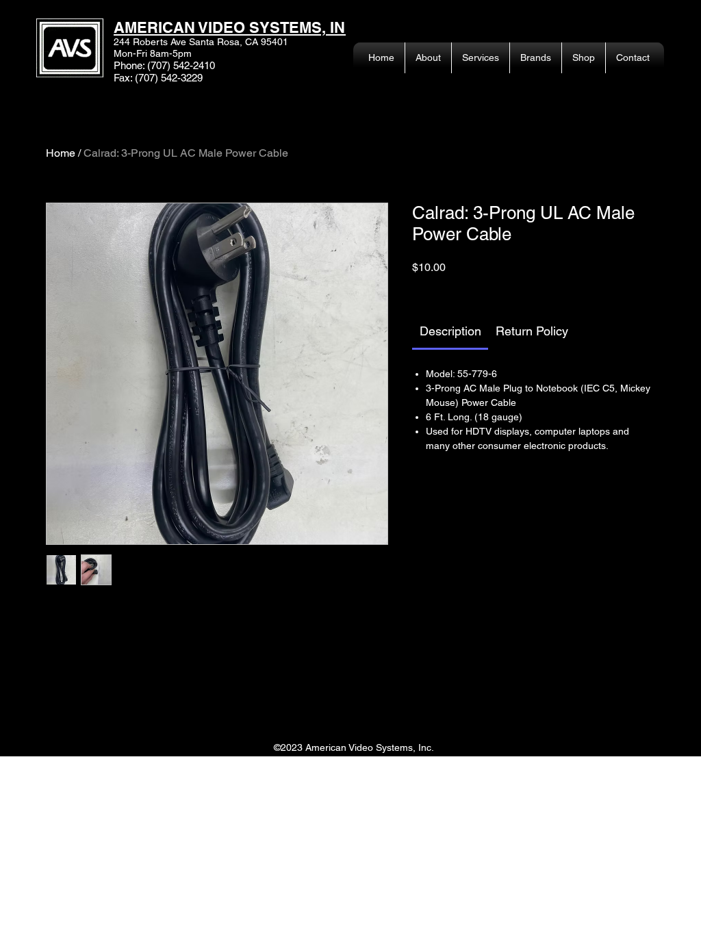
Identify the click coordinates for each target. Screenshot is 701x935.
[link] (450, 331)
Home (60, 152)
